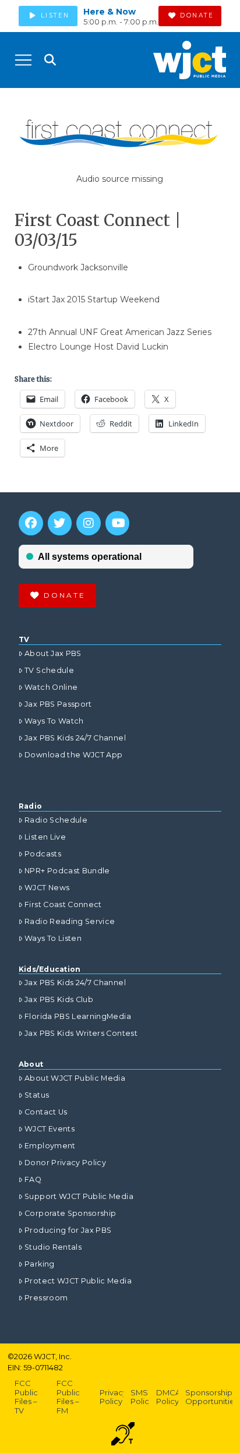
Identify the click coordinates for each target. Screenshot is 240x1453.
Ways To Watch (54, 721)
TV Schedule (49, 670)
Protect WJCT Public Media (78, 1280)
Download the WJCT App (73, 754)
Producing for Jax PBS (67, 1230)
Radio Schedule (55, 820)
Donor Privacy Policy (65, 1162)
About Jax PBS (53, 653)
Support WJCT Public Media (78, 1196)
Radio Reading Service (69, 921)
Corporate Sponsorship (70, 1213)
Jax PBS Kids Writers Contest (80, 1033)
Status (36, 1095)
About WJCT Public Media (74, 1078)
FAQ (32, 1179)
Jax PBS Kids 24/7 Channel (75, 737)
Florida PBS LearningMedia (77, 1016)
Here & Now (109, 11)
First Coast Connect (63, 904)
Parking (39, 1264)
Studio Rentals (53, 1247)
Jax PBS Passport (58, 704)
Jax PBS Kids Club (58, 999)
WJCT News (46, 887)
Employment (50, 1145)
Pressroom (46, 1297)
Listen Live (45, 837)
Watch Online (50, 687)
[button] (23, 60)
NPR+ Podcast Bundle (67, 870)
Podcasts (42, 853)
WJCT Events (49, 1128)
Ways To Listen (53, 938)
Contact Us (46, 1112)
